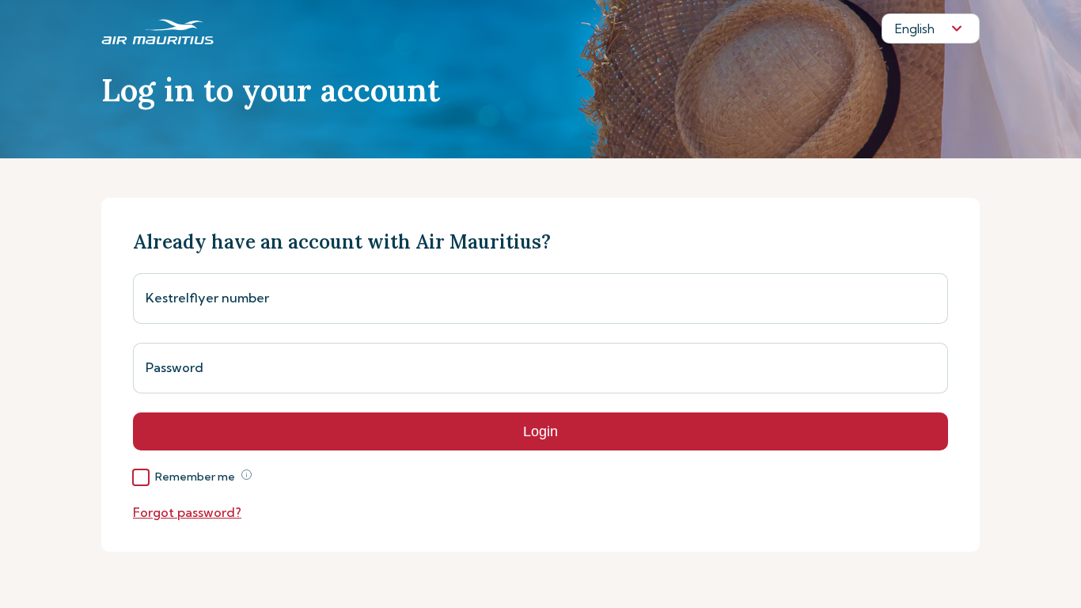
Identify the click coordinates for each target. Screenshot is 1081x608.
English (915, 28)
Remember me (195, 476)
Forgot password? (187, 512)
